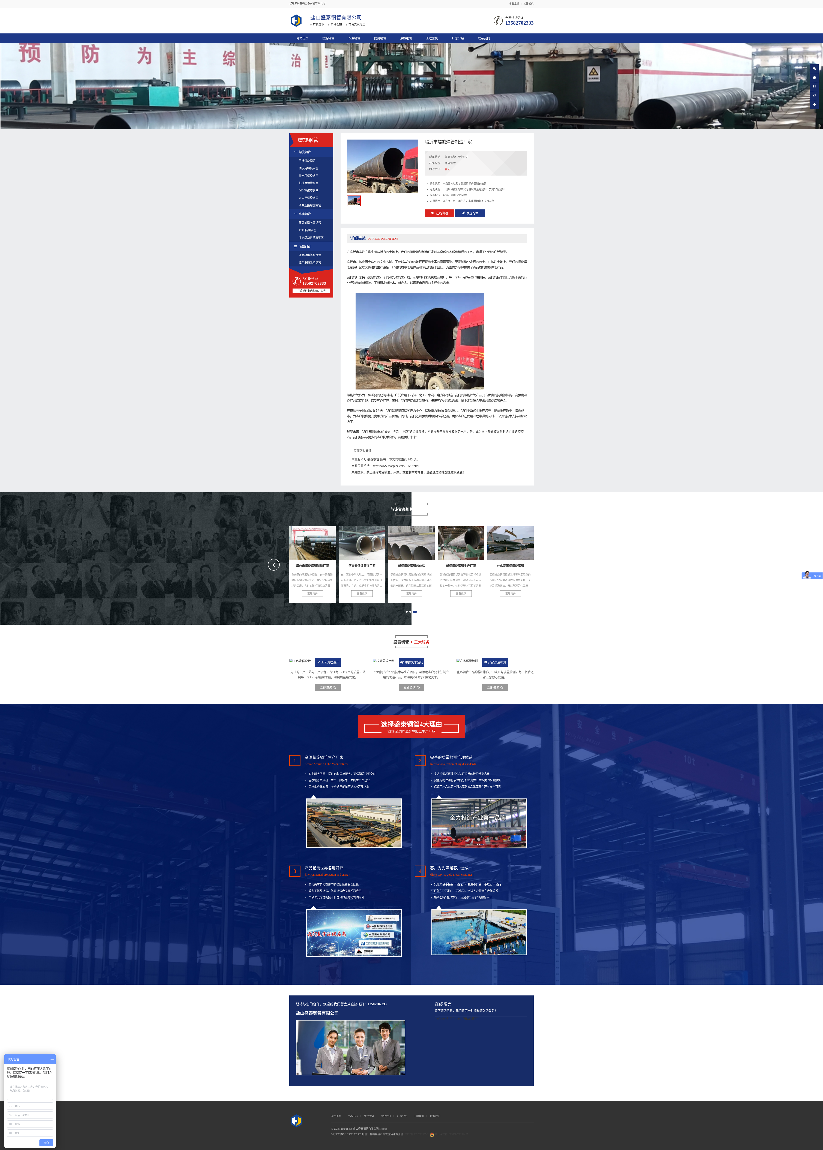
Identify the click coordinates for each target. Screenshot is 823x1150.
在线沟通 (442, 213)
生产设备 (369, 1116)
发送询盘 (472, 213)
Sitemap (383, 1128)
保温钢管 (354, 38)
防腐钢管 (380, 38)
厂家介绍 (458, 38)
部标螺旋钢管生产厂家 (313, 542)
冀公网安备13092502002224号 (451, 1134)
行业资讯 (462, 156)
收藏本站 (514, 3)
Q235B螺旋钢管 (308, 190)
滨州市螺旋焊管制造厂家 (513, 542)
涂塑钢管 (406, 38)
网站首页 (302, 38)
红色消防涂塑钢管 (310, 262)
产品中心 (353, 1116)
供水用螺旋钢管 (308, 168)
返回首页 (336, 1116)
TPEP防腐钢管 (307, 230)
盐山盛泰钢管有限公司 (336, 17)
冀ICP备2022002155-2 (416, 1134)
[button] (408, 612)
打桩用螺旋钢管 (308, 183)
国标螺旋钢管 (307, 160)
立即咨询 (326, 687)
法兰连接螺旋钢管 (310, 205)
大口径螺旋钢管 (308, 197)
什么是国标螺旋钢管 (362, 542)
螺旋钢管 (328, 38)
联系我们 (484, 38)
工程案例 (432, 38)
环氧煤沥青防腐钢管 (311, 237)
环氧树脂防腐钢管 (310, 222)
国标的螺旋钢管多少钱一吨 (416, 542)
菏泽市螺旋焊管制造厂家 (464, 542)
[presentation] (274, 565)
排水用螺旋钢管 (308, 175)
